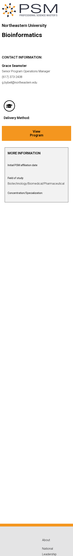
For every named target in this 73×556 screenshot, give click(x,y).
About (46, 540)
